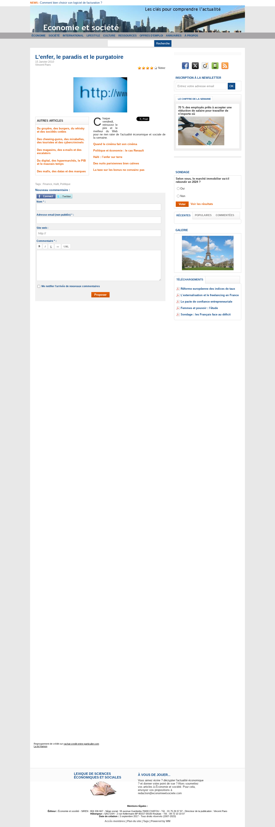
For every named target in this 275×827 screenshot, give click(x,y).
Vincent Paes (43, 64)
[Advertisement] (103, 316)
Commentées (225, 215)
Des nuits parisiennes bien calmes (116, 163)
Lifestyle (93, 35)
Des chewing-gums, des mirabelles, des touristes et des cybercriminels (60, 141)
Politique (65, 184)
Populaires (203, 215)
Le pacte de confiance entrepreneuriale (206, 301)
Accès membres (115, 821)
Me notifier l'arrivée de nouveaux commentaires (70, 286)
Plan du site (134, 821)
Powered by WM (160, 821)
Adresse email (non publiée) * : (55, 214)
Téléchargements (189, 279)
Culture (109, 35)
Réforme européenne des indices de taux (208, 288)
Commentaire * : (47, 240)
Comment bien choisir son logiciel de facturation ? (71, 2)
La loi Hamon (40, 746)
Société (54, 35)
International (73, 35)
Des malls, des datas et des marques (61, 171)
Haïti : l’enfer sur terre (107, 157)
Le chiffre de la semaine (194, 99)
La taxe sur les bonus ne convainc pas (118, 169)
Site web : (42, 227)
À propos (191, 35)
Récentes (183, 215)
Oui (182, 188)
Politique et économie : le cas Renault (118, 150)
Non (182, 196)
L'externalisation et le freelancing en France (210, 295)
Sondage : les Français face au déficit (206, 314)
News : (35, 2)
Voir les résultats (202, 204)
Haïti (56, 184)
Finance (47, 184)
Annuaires (174, 35)
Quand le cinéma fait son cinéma (115, 144)
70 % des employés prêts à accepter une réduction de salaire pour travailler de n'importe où (205, 110)
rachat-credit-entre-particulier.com (81, 743)
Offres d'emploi (151, 35)
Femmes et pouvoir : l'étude (199, 308)
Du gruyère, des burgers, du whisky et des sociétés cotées (60, 130)
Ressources (127, 35)
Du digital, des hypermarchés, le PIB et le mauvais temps (61, 162)
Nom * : (41, 201)
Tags (146, 821)
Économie (39, 35)
